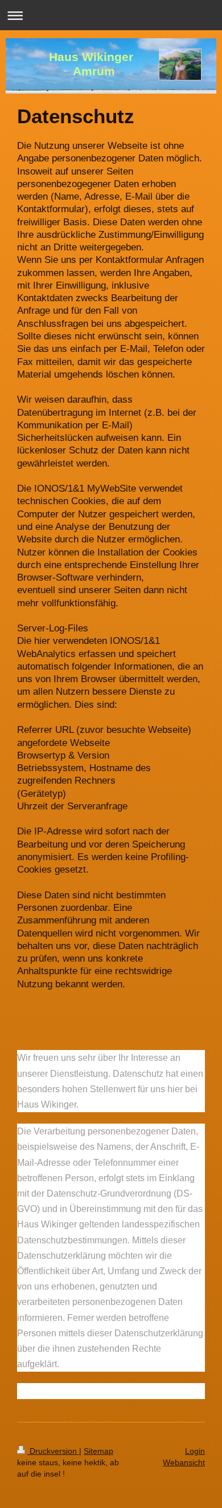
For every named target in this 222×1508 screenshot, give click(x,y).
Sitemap (98, 1451)
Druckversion (53, 1451)
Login (195, 1451)
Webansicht (184, 1462)
